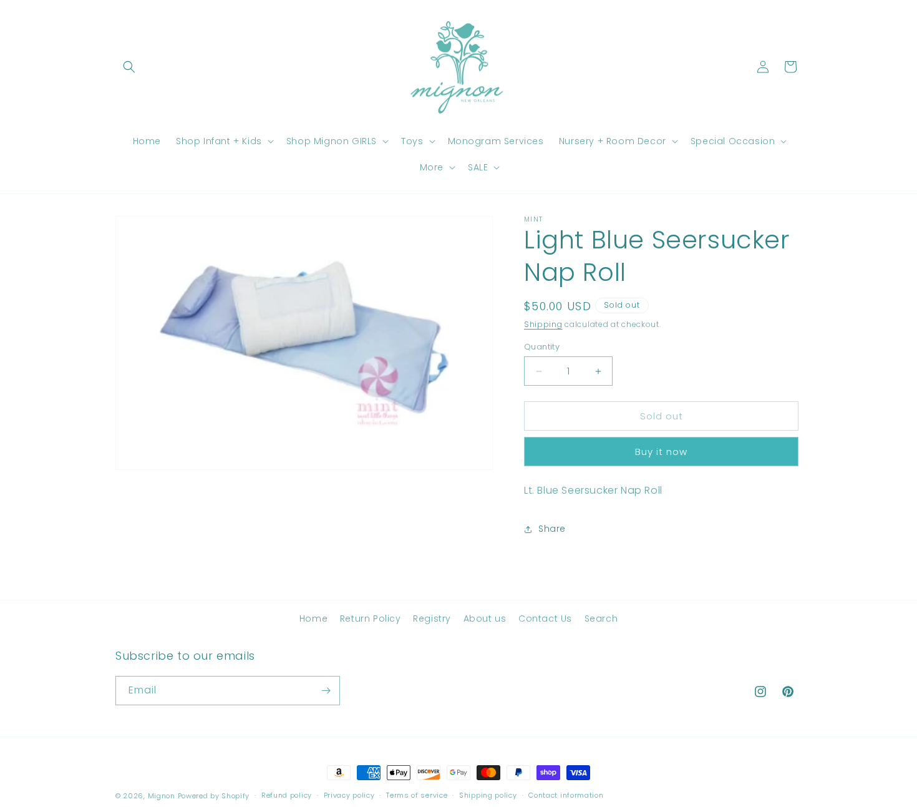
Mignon (163, 796)
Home (313, 618)
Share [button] (552, 528)
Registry (432, 618)
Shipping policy (488, 795)
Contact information (565, 795)
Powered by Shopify (214, 796)
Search (601, 618)
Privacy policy (349, 795)
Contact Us (545, 618)
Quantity (542, 347)
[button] (129, 67)
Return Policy (370, 618)
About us (485, 618)
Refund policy (286, 795)
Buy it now (661, 451)
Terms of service (416, 795)
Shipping (543, 324)
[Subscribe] (325, 690)
